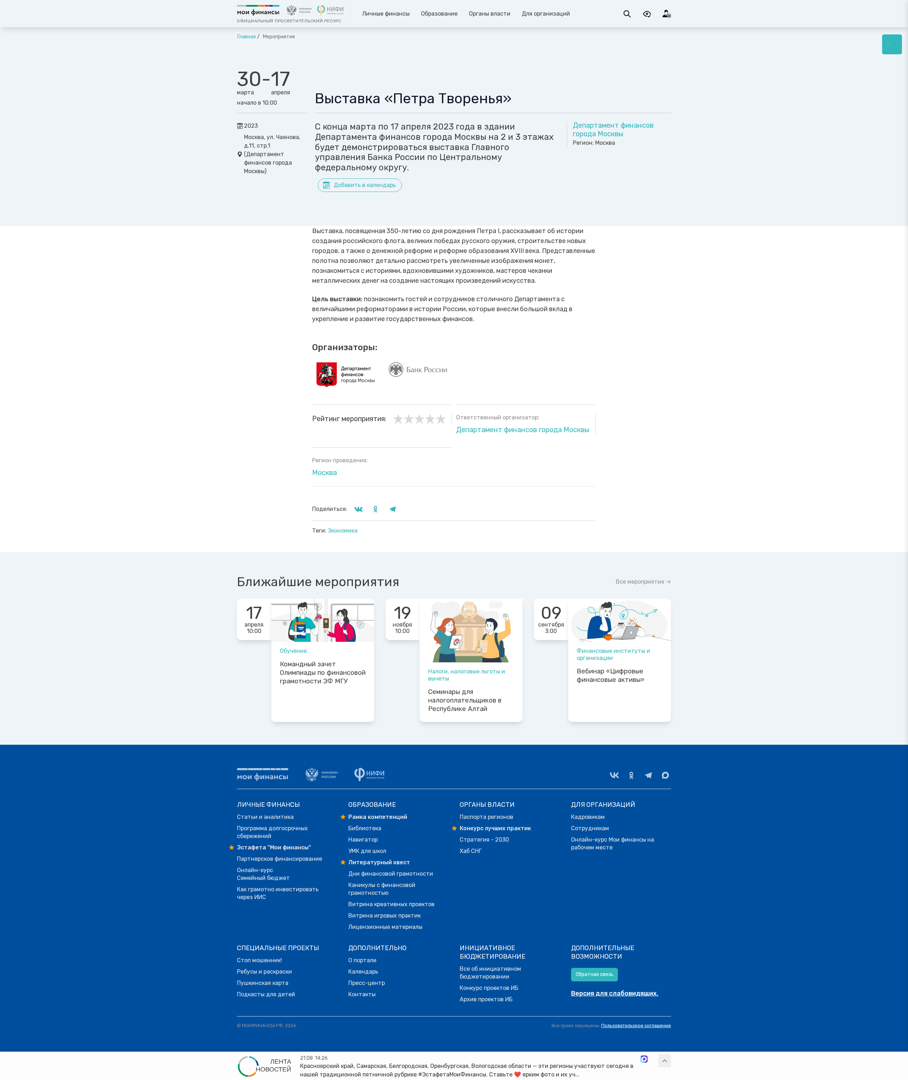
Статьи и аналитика (265, 817)
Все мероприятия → (643, 581)
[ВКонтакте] (614, 775)
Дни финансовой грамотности (390, 873)
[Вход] (667, 14)
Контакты (362, 994)
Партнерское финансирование (279, 858)
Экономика (343, 530)
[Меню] (892, 44)
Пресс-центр (366, 983)
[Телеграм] (648, 775)
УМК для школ (367, 851)
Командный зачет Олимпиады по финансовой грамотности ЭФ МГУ (323, 672)
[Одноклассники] (631, 775)
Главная (246, 37)
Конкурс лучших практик (495, 828)
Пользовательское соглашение (636, 1025)
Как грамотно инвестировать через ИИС (278, 893)
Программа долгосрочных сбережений (272, 832)
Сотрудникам (590, 828)
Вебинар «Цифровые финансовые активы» (610, 675)
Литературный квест (379, 862)
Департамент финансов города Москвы (613, 129)
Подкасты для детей (266, 994)
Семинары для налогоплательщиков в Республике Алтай (465, 700)
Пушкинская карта (262, 983)
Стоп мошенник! (259, 960)
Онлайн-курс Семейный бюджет (263, 874)
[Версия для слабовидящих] (647, 14)
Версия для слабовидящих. (614, 993)
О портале (362, 960)
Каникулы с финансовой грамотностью (381, 889)
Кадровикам (588, 817)
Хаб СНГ (471, 851)
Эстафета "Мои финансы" (274, 847)
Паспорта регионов (486, 817)
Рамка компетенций (377, 817)
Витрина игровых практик (384, 915)
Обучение (293, 651)
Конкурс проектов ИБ (489, 988)
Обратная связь (594, 974)
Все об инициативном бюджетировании (490, 972)
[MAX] (665, 775)
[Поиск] (627, 14)
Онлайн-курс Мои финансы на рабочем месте (612, 843)
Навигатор (363, 839)
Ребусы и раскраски (264, 971)
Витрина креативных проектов (391, 904)
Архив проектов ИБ (486, 999)
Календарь (363, 971)
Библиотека (364, 828)
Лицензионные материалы (385, 927)
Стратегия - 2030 (484, 839)
